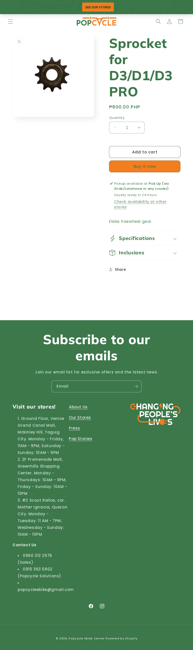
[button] (10, 21)
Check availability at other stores (140, 204)
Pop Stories (80, 438)
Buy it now (145, 166)
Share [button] (120, 269)
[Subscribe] (135, 386)
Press (74, 428)
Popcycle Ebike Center (87, 638)
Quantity (117, 117)
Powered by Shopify (121, 638)
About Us (78, 407)
